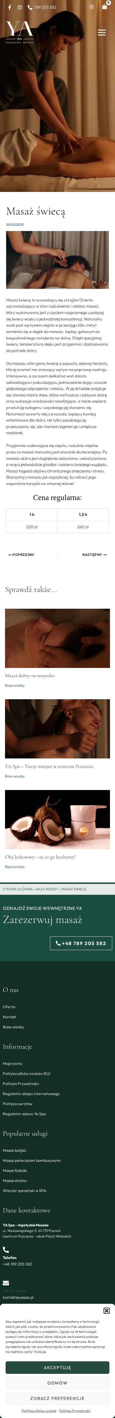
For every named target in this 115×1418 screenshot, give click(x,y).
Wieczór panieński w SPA (24, 1190)
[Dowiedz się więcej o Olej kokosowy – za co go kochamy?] (57, 819)
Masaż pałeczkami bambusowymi (32, 1160)
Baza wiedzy (15, 685)
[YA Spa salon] (6, 1283)
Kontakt (9, 1016)
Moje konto (12, 1063)
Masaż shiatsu (15, 1180)
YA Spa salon (14, 1290)
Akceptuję (57, 1367)
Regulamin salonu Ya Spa (24, 1113)
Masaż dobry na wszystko (30, 675)
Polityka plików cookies (39, 1411)
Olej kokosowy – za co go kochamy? (40, 857)
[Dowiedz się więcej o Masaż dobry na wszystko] (57, 637)
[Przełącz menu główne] (101, 32)
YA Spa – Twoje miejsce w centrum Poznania (49, 766)
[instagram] (21, 7)
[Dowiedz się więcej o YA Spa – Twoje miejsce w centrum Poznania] (57, 728)
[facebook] (10, 7)
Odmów (57, 1383)
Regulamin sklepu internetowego (31, 1093)
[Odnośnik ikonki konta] (91, 6)
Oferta (9, 1006)
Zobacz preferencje (57, 1398)
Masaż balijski (14, 1150)
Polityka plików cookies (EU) (26, 1073)
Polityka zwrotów (17, 1103)
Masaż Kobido (15, 1170)
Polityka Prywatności (74, 1411)
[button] (106, 1311)
